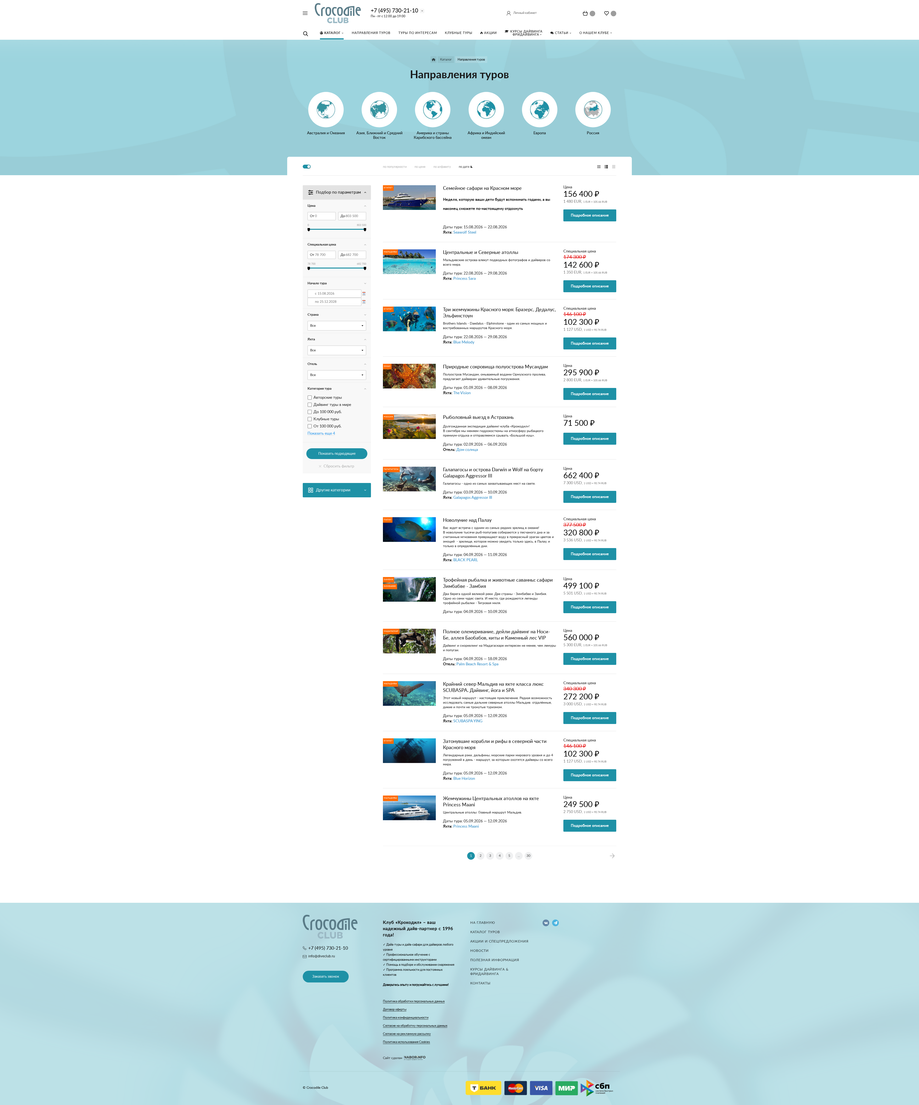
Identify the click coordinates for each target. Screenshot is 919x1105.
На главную (482, 923)
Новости (479, 951)
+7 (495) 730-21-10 (394, 10)
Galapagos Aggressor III (472, 497)
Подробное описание (590, 215)
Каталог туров (485, 932)
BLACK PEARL (465, 560)
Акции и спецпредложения (499, 941)
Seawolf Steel (464, 232)
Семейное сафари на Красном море (482, 188)
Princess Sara (464, 278)
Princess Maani (466, 826)
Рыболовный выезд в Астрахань (478, 417)
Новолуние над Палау (467, 520)
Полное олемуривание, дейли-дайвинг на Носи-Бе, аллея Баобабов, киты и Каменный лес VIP (496, 634)
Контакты (480, 983)
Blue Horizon (464, 778)
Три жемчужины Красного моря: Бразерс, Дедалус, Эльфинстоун (499, 312)
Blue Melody (463, 342)
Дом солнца (467, 450)
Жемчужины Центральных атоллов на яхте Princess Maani (491, 801)
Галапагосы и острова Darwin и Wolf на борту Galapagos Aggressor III (493, 472)
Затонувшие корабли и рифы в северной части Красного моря (495, 744)
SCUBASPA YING (467, 721)
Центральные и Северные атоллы (480, 252)
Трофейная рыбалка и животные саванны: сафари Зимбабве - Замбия (498, 583)
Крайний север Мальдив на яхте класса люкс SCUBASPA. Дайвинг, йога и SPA (493, 687)
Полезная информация (494, 960)
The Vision (462, 393)
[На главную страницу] (338, 13)
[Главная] (434, 59)
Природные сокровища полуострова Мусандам (495, 367)
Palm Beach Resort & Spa (477, 664)
